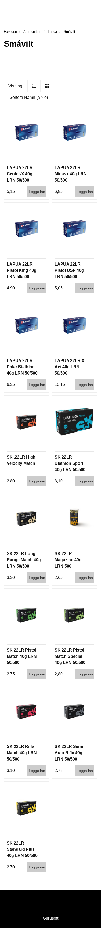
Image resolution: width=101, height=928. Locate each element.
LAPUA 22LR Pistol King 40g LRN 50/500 (22, 270)
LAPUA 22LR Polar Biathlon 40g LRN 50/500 (22, 366)
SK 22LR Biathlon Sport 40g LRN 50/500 (70, 463)
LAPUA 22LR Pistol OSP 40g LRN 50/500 (69, 270)
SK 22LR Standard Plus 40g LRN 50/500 (22, 849)
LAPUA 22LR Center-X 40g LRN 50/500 (20, 173)
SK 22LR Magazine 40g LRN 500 (68, 559)
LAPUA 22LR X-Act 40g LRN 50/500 (70, 366)
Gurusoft (50, 918)
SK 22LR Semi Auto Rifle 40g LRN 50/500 (69, 752)
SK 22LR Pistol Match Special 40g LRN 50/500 (70, 656)
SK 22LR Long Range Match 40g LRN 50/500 (24, 559)
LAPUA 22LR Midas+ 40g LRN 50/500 (71, 173)
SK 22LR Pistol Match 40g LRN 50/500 (22, 656)
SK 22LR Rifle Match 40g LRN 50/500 (22, 752)
